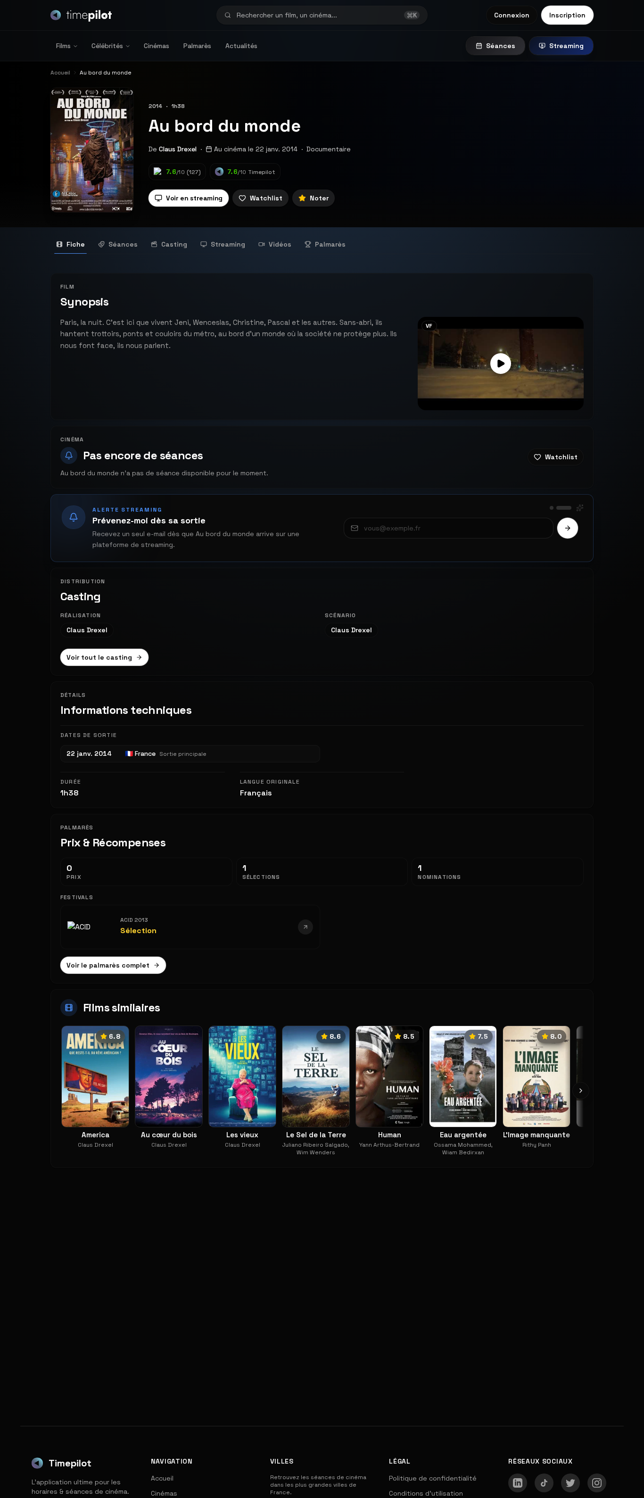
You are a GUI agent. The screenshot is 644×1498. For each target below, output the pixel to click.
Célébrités (107, 45)
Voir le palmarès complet (107, 965)
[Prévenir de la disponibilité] (567, 528)
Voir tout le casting (99, 657)
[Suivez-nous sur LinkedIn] (517, 1482)
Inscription (567, 15)
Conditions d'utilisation (426, 1493)
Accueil (162, 1478)
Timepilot (70, 1463)
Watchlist (266, 198)
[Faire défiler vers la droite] (580, 1090)
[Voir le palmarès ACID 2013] (305, 927)
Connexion (511, 15)
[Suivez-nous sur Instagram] (596, 1482)
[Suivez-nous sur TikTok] (544, 1482)
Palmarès (197, 45)
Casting (174, 244)
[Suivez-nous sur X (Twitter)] (570, 1482)
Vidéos (280, 244)
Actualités (241, 45)
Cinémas (156, 45)
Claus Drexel (178, 149)
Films (63, 45)
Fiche (75, 244)
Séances (500, 45)
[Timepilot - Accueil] (81, 15)
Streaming (566, 45)
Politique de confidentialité (433, 1478)
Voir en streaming (194, 198)
